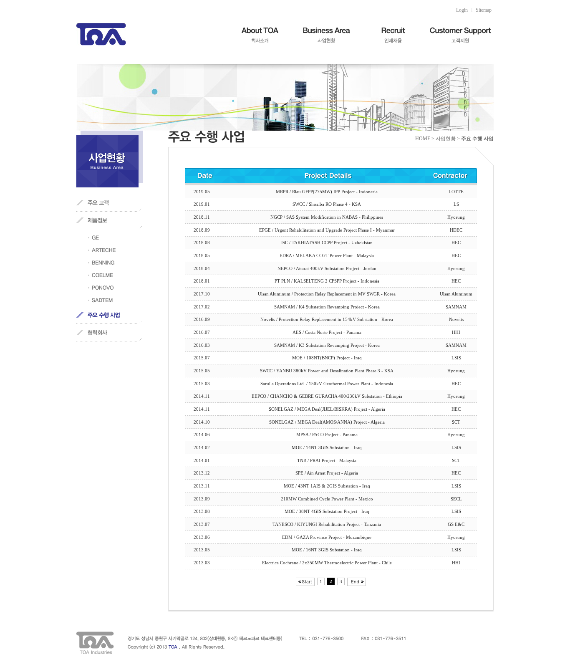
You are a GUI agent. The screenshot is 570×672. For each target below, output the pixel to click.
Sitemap (484, 10)
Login (462, 10)
